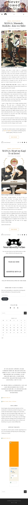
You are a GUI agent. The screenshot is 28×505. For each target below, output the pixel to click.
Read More (14, 137)
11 (6, 327)
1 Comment (17, 28)
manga (9, 21)
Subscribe (5, 299)
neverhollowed (7, 142)
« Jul (2, 337)
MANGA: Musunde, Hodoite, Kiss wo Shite (14, 24)
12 (10, 327)
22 (21, 330)
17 (3, 330)
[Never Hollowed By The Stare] (5, 14)
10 (3, 327)
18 (6, 330)
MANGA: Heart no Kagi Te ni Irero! (14, 152)
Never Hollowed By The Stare (14, 5)
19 (10, 330)
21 (17, 330)
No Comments (18, 156)
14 (17, 327)
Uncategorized (16, 21)
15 (21, 327)
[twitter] (12, 502)
